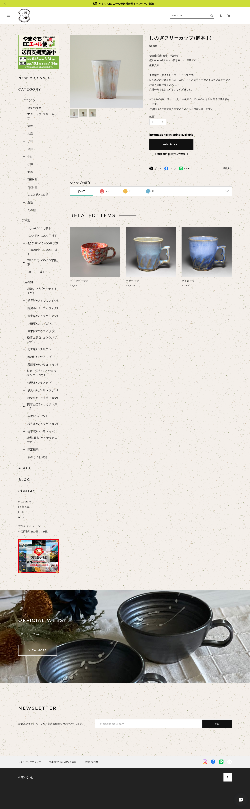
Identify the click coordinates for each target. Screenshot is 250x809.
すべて (81, 191)
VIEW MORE (37, 650)
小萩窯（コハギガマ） (40, 323)
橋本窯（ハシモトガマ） (41, 431)
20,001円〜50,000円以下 (42, 262)
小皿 (30, 141)
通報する (227, 168)
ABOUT (25, 468)
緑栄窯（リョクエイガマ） (42, 398)
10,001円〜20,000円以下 (42, 252)
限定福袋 (33, 449)
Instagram (24, 501)
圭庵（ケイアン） (37, 416)
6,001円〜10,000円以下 (42, 243)
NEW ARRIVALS (34, 78)
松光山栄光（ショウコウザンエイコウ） (42, 373)
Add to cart (171, 144)
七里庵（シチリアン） (40, 349)
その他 (31, 210)
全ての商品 (34, 108)
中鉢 (30, 156)
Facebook (24, 506)
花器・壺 (32, 187)
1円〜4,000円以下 (39, 228)
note (21, 517)
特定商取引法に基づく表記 (33, 531)
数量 (151, 116)
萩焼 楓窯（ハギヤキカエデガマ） (42, 440)
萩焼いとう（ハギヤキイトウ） (42, 291)
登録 (217, 723)
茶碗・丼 (32, 179)
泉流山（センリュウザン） (42, 390)
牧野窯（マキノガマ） (40, 382)
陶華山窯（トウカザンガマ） (42, 406)
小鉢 (30, 164)
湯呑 (30, 126)
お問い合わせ (91, 762)
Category (28, 100)
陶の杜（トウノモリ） (40, 357)
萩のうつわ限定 (37, 457)
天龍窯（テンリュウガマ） (42, 364)
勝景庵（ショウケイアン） (42, 316)
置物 (30, 202)
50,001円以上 (36, 272)
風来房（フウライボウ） (41, 331)
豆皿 (30, 149)
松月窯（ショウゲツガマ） (42, 423)
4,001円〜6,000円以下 (42, 235)
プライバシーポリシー (30, 526)
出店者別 (27, 282)
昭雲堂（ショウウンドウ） (42, 300)
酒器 (30, 172)
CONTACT (28, 491)
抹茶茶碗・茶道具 (38, 194)
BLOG (24, 480)
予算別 (26, 220)
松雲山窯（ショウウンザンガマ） (42, 339)
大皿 (30, 133)
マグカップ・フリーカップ (42, 116)
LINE (21, 512)
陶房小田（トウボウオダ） (42, 308)
